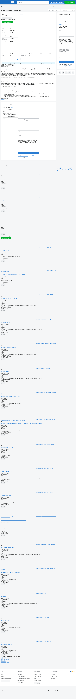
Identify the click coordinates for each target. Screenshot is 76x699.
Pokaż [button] (11, 107)
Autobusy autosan (11, 664)
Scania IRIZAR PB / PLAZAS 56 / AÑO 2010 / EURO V (13, 274)
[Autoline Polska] (5, 2)
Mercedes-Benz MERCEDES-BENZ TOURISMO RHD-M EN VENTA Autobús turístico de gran (21, 423)
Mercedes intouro (44, 665)
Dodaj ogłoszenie (5, 238)
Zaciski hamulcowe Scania (65, 168)
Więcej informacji (62, 24)
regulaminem (25, 156)
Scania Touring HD (5, 620)
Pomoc (2, 676)
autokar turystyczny (13, 30)
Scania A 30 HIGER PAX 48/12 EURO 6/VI (10, 572)
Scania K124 (3, 596)
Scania (11, 25)
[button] (49, 10)
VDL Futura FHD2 (5, 371)
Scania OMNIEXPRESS (6, 495)
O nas (2, 674)
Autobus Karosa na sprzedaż (27, 664)
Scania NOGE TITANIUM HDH (7, 547)
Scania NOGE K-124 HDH (6, 471)
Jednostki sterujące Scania (62, 167)
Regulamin (20, 674)
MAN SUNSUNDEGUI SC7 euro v (8, 347)
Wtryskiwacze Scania (61, 170)
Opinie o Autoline (21, 680)
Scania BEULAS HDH (5, 322)
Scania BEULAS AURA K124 (7, 447)
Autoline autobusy (18, 664)
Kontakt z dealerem (7, 22)
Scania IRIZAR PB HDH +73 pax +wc (9, 298)
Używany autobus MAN (5, 665)
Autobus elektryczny (4, 664)
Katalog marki (20, 682)
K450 (11, 28)
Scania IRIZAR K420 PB (6, 644)
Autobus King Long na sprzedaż (39, 664)
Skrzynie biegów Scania (69, 169)
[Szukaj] (18, 2)
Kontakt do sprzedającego (6, 678)
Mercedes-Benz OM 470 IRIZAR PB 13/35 (10, 396)
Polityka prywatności (21, 676)
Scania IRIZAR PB (5, 250)
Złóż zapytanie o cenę (7, 18)
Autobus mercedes (20, 665)
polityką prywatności (62, 65)
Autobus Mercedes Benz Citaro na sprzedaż (32, 665)
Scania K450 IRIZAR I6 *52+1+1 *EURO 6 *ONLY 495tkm (13, 520)
